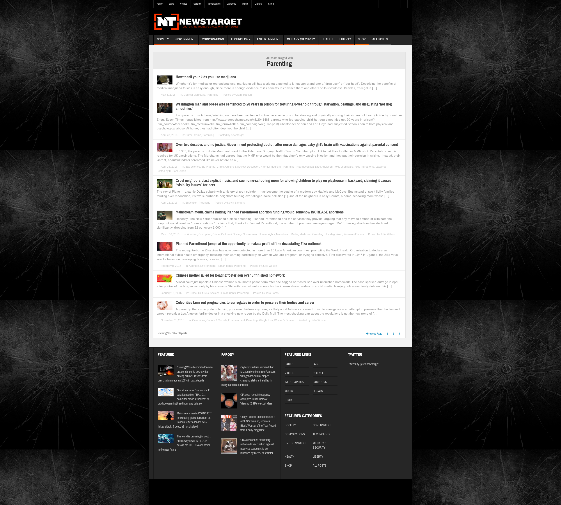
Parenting (212, 94)
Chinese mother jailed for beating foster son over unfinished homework (230, 275)
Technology (240, 39)
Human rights (267, 234)
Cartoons (231, 3)
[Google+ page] (405, 488)
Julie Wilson (388, 234)
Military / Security (301, 39)
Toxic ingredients (364, 166)
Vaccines (381, 166)
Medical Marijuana (194, 94)
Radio (160, 3)
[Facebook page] (398, 488)
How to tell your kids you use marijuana (206, 77)
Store (271, 3)
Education (191, 202)
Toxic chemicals (343, 166)
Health (327, 39)
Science (197, 3)
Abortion (192, 234)
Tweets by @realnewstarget (363, 364)
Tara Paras (272, 293)
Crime (189, 135)
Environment (207, 265)
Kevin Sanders (236, 202)
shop (362, 39)
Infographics (214, 3)
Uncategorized (333, 234)
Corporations (213, 39)
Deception (253, 166)
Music (245, 3)
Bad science (192, 166)
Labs (171, 3)
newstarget (237, 135)
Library (258, 3)
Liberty (345, 39)
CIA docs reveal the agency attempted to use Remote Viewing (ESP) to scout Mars (256, 399)
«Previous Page (374, 333)
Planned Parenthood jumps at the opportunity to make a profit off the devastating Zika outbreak (248, 244)
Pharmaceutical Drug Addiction (314, 166)
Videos (183, 3)
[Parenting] (198, 21)
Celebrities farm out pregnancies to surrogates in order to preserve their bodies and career (245, 302)
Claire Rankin (243, 94)
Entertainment (268, 39)
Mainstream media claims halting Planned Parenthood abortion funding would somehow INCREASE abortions (260, 212)
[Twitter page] (392, 488)
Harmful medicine (271, 166)
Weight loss (266, 320)
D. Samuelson (177, 171)
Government (185, 39)
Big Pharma (208, 166)
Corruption (205, 234)
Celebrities (198, 320)
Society (163, 39)
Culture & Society (235, 166)
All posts (380, 39)
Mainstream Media (287, 234)
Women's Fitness (354, 234)
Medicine (305, 234)
